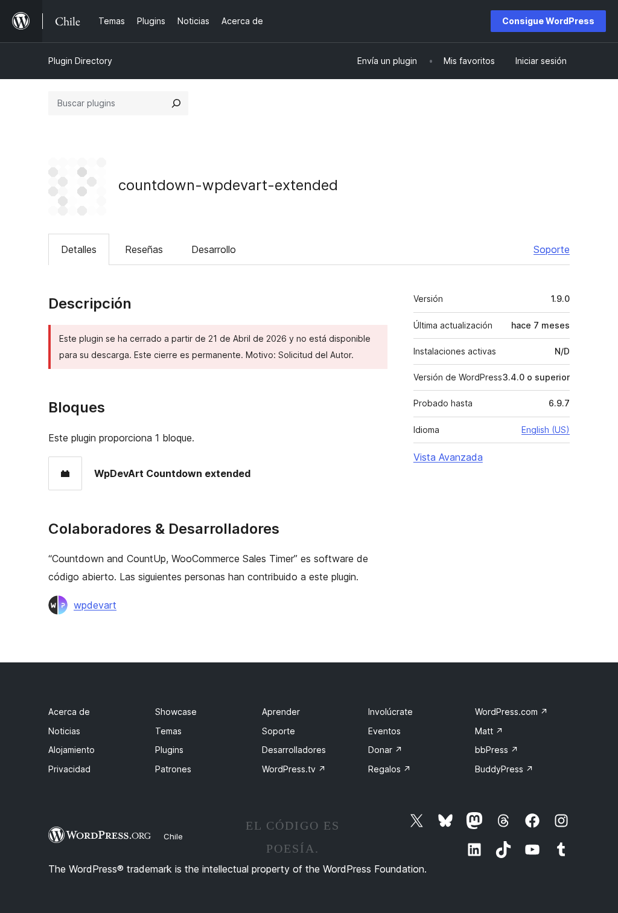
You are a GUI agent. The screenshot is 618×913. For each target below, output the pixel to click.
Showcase (176, 711)
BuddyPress (504, 769)
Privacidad (69, 769)
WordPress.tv (294, 769)
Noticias (64, 731)
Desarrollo (213, 249)
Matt (489, 731)
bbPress (496, 750)
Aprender (281, 711)
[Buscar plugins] (176, 103)
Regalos (389, 769)
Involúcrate (390, 711)
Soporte (552, 249)
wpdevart (95, 605)
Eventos (384, 731)
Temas (168, 731)
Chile (173, 836)
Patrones (173, 769)
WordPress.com (511, 711)
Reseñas (144, 249)
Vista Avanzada (448, 457)
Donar (385, 750)
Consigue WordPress (548, 21)
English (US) (545, 429)
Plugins (169, 750)
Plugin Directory (80, 61)
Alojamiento (71, 750)
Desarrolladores (294, 750)
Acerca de (69, 711)
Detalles (79, 249)
